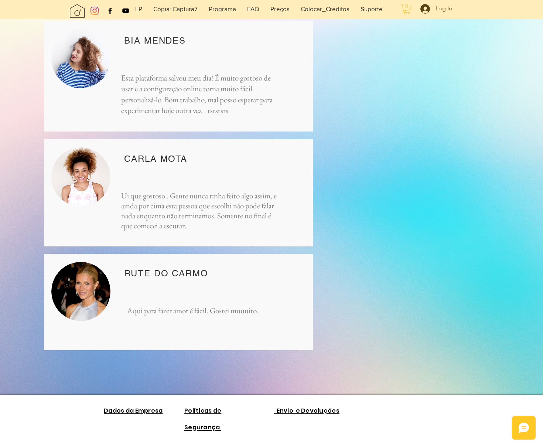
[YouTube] (126, 11)
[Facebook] (110, 11)
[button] (139, 9)
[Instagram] (94, 11)
